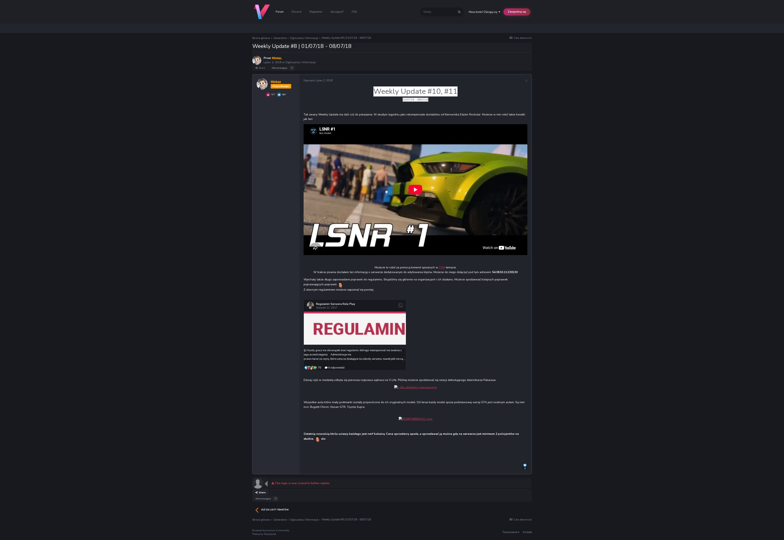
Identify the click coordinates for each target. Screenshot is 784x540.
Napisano (318, 80)
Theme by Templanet (264, 534)
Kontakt (527, 532)
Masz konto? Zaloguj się (484, 12)
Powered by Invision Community (270, 530)
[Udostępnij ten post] (526, 81)
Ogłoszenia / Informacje (300, 62)
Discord (296, 12)
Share (261, 68)
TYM (442, 267)
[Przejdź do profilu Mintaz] (256, 60)
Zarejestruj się (517, 12)
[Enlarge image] (415, 387)
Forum (280, 12)
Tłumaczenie (510, 532)
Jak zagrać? (337, 12)
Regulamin (316, 12)
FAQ (354, 12)
